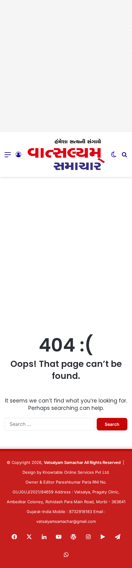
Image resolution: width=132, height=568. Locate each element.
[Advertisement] (66, 66)
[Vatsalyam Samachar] (66, 154)
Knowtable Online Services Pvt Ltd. (76, 472)
